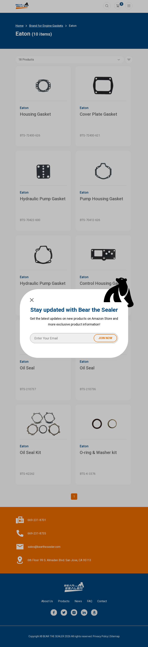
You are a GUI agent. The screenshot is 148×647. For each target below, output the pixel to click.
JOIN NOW (105, 338)
